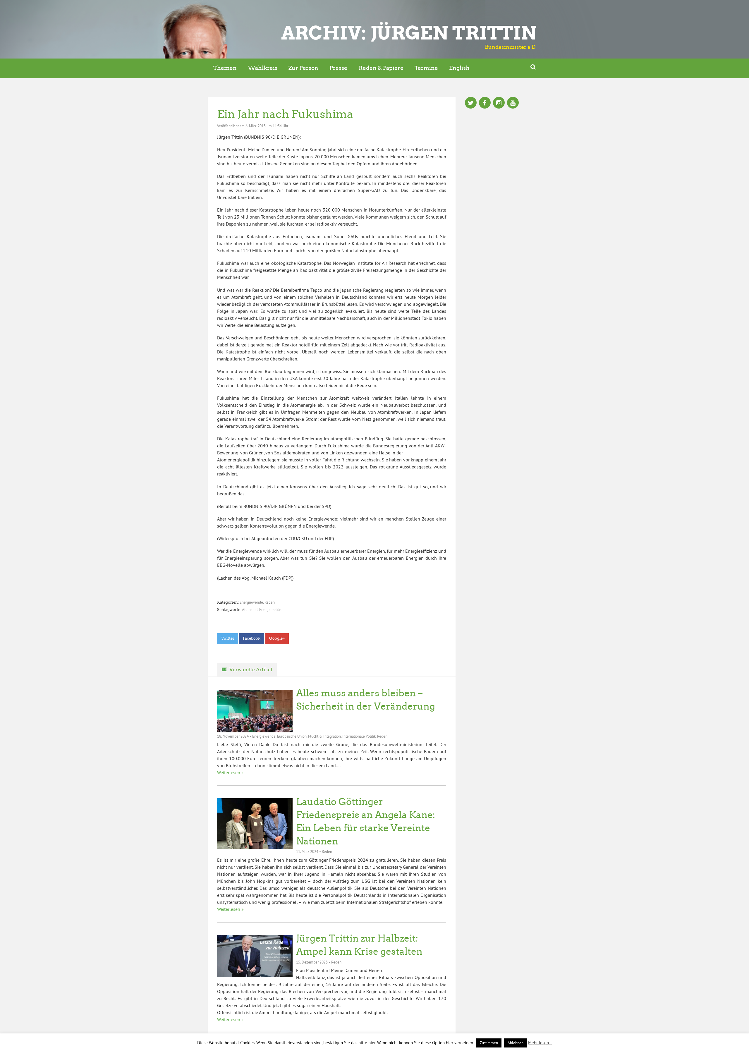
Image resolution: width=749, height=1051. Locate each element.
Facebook (251, 638)
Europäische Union (292, 736)
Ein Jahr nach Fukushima (285, 114)
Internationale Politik (359, 736)
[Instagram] (499, 103)
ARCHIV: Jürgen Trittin (409, 32)
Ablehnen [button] (515, 1042)
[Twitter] (471, 103)
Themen (225, 68)
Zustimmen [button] (489, 1042)
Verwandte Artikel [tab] (250, 669)
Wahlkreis (262, 68)
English (459, 68)
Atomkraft (250, 609)
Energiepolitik (270, 609)
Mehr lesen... (540, 1042)
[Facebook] (485, 103)
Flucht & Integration (324, 736)
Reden (269, 602)
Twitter (227, 638)
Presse (338, 68)
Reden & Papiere (381, 68)
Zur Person (303, 68)
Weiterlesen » (230, 772)
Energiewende (251, 602)
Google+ (277, 638)
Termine (426, 68)
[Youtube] (513, 103)
